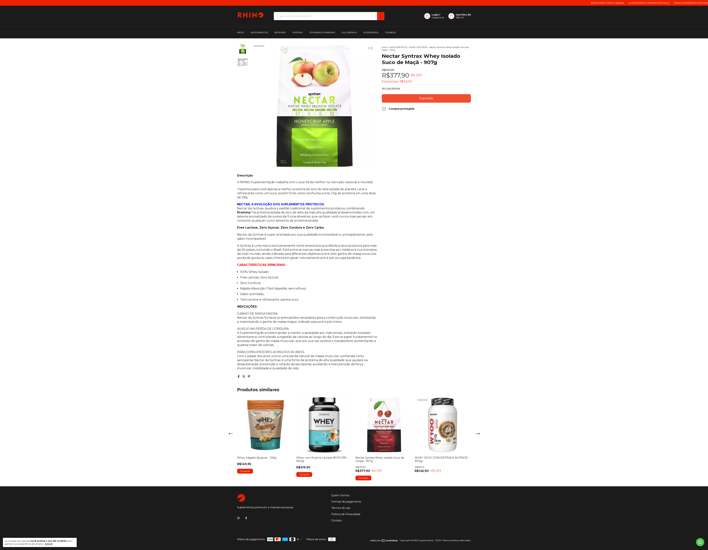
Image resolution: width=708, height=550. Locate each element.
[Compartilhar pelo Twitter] (244, 376)
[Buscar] (380, 16)
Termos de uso (340, 508)
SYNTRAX (297, 32)
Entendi (49, 544)
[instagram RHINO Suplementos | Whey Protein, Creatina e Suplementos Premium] (238, 518)
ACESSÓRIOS (370, 32)
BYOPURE (280, 32)
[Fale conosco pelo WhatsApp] (700, 542)
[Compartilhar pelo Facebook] (239, 376)
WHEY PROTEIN (418, 47)
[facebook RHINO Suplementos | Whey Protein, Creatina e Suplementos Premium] (246, 518)
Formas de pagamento (346, 501)
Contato (336, 520)
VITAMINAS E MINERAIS (322, 32)
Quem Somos (340, 495)
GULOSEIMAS (349, 32)
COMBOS (390, 32)
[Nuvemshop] (384, 541)
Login (435, 14)
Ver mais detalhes (391, 88)
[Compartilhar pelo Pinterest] (248, 376)
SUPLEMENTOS (259, 32)
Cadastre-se (438, 17)
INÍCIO (240, 32)
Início (384, 47)
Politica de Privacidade (345, 514)
